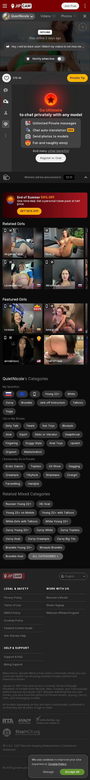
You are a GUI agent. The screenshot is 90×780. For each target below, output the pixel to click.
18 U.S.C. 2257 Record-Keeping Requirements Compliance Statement (39, 747)
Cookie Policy (57, 764)
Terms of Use (12, 605)
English (69, 576)
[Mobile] (35, 394)
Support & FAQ (13, 656)
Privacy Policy (13, 597)
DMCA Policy (12, 612)
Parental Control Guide (18, 628)
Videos (48, 16)
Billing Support (13, 664)
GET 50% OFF (29, 211)
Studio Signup (55, 605)
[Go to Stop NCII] (28, 732)
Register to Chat (50, 158)
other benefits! (58, 151)
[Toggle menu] (5, 6)
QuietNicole (13, 378)
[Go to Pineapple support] (7, 732)
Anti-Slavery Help (15, 635)
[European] (22, 394)
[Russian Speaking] (8, 394)
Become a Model (57, 597)
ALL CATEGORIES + (46, 556)
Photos (70, 16)
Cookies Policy (13, 620)
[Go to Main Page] (27, 5)
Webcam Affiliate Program (62, 612)
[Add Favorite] (6, 78)
